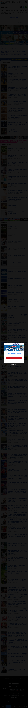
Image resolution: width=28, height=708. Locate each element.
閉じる (14, 361)
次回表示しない (14, 364)
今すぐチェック (14, 358)
